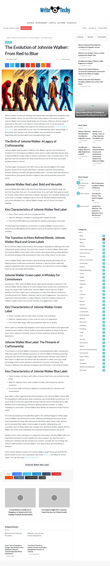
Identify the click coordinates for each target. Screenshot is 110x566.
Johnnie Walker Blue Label (37, 465)
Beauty (82, 301)
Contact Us (92, 28)
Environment (84, 353)
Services (83, 256)
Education (83, 322)
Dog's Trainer (84, 356)
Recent (90, 37)
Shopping (83, 325)
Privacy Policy (102, 28)
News (81, 242)
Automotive (84, 343)
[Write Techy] (55, 9)
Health (82, 277)
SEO (81, 287)
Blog (81, 236)
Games (82, 360)
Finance (82, 267)
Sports (82, 346)
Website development (87, 367)
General (14, 38)
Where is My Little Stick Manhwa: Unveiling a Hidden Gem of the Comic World (90, 82)
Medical (82, 318)
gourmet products (31, 457)
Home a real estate (86, 260)
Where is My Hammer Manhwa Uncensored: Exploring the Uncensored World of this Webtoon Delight (91, 71)
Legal (81, 332)
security (82, 339)
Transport (83, 363)
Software (61, 23)
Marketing (83, 308)
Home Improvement (86, 249)
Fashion (82, 280)
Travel (82, 274)
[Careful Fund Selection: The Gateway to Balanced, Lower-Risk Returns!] (84, 209)
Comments (102, 37)
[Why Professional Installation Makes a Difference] (84, 186)
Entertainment (41, 23)
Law (81, 291)
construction (84, 311)
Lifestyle (52, 23)
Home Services (85, 253)
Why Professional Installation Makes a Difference (98, 185)
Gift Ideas (83, 370)
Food (81, 298)
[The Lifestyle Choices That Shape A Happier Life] (84, 197)
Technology (72, 23)
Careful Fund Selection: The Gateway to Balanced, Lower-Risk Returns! (97, 210)
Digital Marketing (85, 270)
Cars (81, 336)
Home (84, 28)
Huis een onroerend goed (88, 349)
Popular (80, 37)
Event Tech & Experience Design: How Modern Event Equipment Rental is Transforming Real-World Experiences (14, 549)
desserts (47, 455)
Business (30, 23)
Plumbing (83, 329)
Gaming (82, 246)
